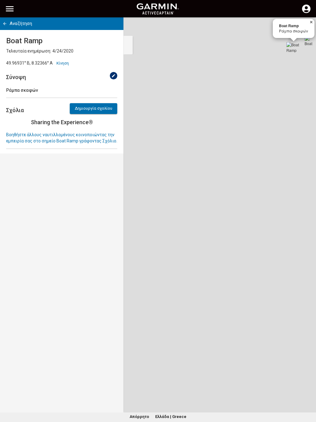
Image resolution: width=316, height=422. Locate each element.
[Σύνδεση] (306, 12)
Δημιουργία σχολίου (93, 108)
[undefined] (113, 75)
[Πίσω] (5, 23)
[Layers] (305, 27)
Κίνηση (62, 63)
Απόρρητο (139, 416)
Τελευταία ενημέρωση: (28, 51)
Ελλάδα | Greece (170, 416)
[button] (308, 394)
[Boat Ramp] (293, 49)
